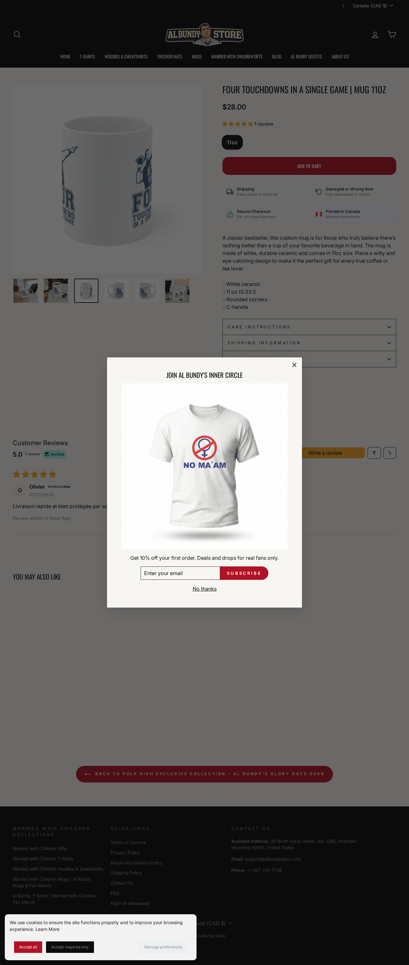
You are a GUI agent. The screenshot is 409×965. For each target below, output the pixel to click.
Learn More (47, 929)
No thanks (205, 589)
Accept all (28, 947)
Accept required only (70, 947)
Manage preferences (163, 947)
